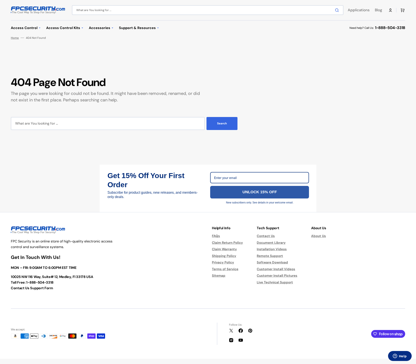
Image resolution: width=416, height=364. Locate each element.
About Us (318, 236)
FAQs (216, 236)
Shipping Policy (224, 256)
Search (222, 123)
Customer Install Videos (276, 269)
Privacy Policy (223, 262)
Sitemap (218, 275)
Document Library (271, 242)
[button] (390, 10)
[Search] (337, 10)
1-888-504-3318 (390, 27)
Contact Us (266, 236)
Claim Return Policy (227, 242)
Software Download (272, 262)
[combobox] (207, 10)
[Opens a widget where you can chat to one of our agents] (400, 356)
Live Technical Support (275, 282)
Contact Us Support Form (32, 288)
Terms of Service (225, 269)
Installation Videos (272, 249)
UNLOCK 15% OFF (259, 192)
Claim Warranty (224, 249)
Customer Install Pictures (277, 275)
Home (15, 38)
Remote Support (270, 256)
